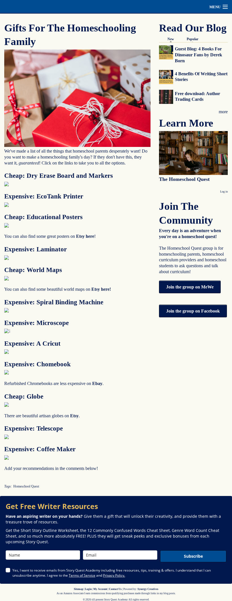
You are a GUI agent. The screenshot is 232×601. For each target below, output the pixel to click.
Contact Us (115, 589)
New (172, 39)
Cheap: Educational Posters (43, 217)
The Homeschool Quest (184, 179)
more (223, 111)
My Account (100, 589)
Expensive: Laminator (35, 249)
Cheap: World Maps (33, 269)
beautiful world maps (66, 289)
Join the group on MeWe (190, 287)
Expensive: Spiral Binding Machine (53, 302)
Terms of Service (82, 575)
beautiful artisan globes (42, 415)
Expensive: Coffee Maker (40, 449)
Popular (192, 39)
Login (88, 589)
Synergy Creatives (148, 589)
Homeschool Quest (26, 486)
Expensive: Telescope (33, 428)
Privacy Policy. (114, 575)
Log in (224, 191)
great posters (58, 236)
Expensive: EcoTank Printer (43, 196)
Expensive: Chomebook (37, 364)
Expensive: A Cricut (32, 343)
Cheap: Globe (23, 396)
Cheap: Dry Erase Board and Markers (58, 175)
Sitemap (78, 589)
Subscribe (193, 556)
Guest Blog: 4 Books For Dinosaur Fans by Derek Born (198, 54)
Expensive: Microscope (36, 322)
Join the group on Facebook (193, 311)
